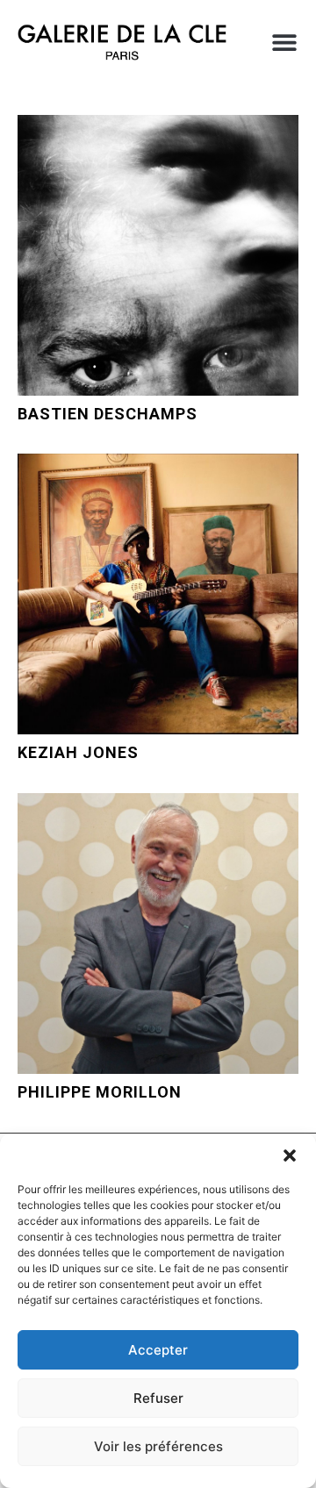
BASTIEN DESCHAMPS (108, 413)
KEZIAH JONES (78, 752)
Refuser (158, 1398)
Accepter (158, 1349)
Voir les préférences (158, 1446)
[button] (289, 1155)
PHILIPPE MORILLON (100, 1092)
